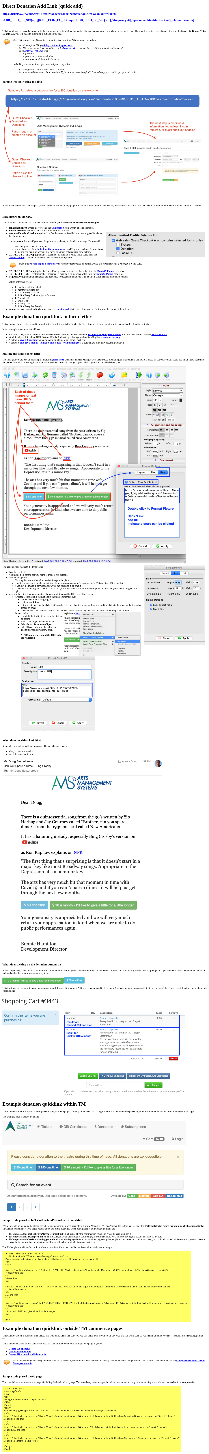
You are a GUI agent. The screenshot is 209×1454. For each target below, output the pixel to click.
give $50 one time (29, 340)
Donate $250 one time (20, 1351)
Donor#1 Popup (17, 257)
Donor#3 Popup (104, 274)
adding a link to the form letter (57, 45)
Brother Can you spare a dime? (104, 334)
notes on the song (111, 337)
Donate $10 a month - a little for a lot (28, 1354)
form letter (58, 359)
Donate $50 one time (19, 1348)
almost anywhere (70, 48)
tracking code (63, 309)
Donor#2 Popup (105, 271)
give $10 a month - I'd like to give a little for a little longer (49, 342)
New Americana (159, 334)
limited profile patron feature (52, 249)
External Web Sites (33, 51)
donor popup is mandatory (44, 263)
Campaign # (57, 227)
